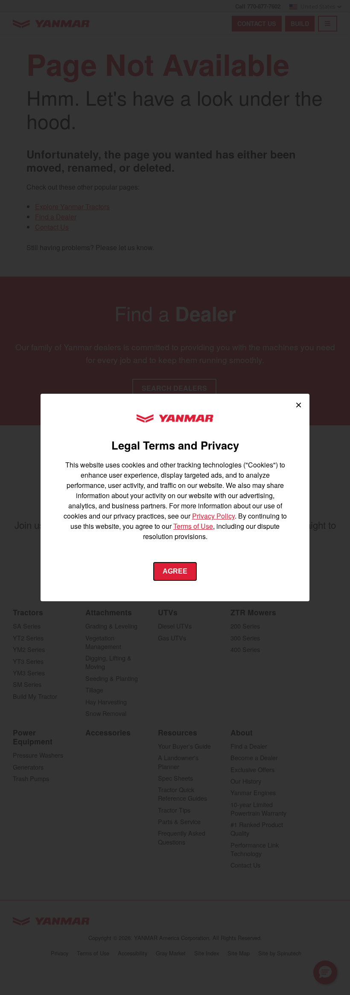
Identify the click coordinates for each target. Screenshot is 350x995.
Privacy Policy (213, 516)
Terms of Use (193, 526)
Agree (175, 571)
